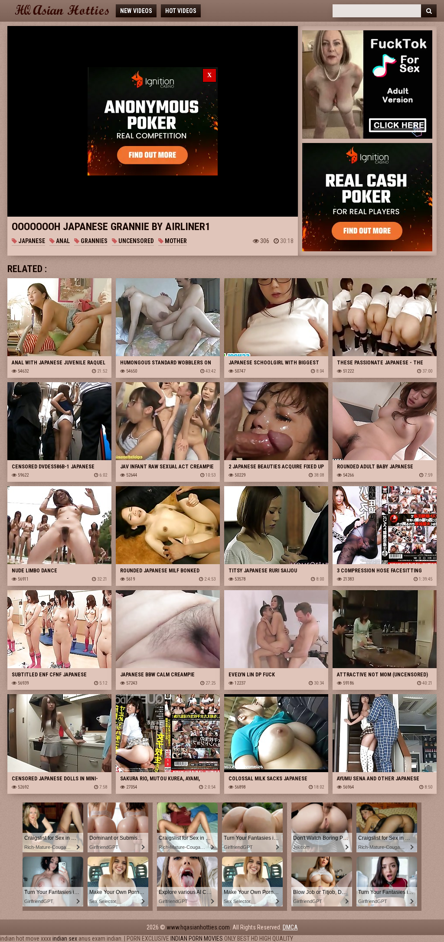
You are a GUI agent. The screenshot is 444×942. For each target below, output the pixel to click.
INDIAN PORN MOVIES (196, 938)
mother (175, 240)
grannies (93, 240)
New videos (136, 10)
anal (62, 240)
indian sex (64, 938)
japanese (31, 240)
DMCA (290, 927)
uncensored (135, 240)
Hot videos (180, 10)
